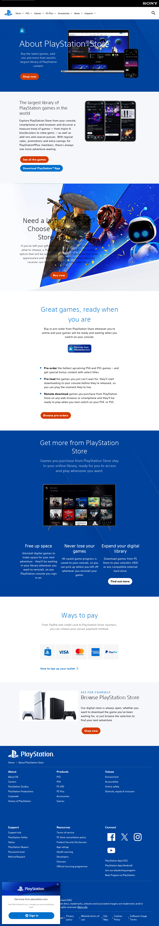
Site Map (105, 917)
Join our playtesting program (120, 870)
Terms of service (65, 832)
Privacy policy (70, 917)
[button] (58, 275)
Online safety (112, 786)
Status (11, 842)
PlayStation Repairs (18, 847)
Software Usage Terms (138, 917)
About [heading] (12, 771)
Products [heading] (62, 771)
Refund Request (16, 856)
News (77, 13)
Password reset (16, 852)
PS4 (59, 781)
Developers (63, 856)
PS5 (27, 13)
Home (11, 762)
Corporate (13, 796)
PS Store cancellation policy (71, 837)
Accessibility (111, 781)
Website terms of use (90, 917)
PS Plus (49, 13)
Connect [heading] (110, 827)
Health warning (65, 852)
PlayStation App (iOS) (116, 860)
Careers (12, 781)
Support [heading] (13, 827)
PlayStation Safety (18, 837)
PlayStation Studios (18, 786)
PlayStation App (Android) (118, 865)
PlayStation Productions (20, 791)
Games (37, 13)
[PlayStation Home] (8, 13)
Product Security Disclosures (72, 842)
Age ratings (63, 847)
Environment (111, 776)
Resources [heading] (63, 827)
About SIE (13, 776)
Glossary (61, 861)
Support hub (14, 832)
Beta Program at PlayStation (120, 875)
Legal (60, 917)
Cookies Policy (118, 917)
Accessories (63, 13)
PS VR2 (60, 786)
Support (89, 13)
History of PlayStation (19, 801)
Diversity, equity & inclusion (119, 791)
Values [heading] (109, 771)
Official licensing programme (72, 866)
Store (18, 13)
